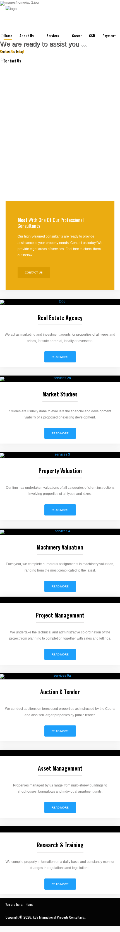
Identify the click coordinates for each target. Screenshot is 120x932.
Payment (109, 35)
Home (8, 35)
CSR (92, 35)
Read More (60, 357)
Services (53, 35)
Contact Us (12, 61)
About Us (27, 35)
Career (77, 35)
